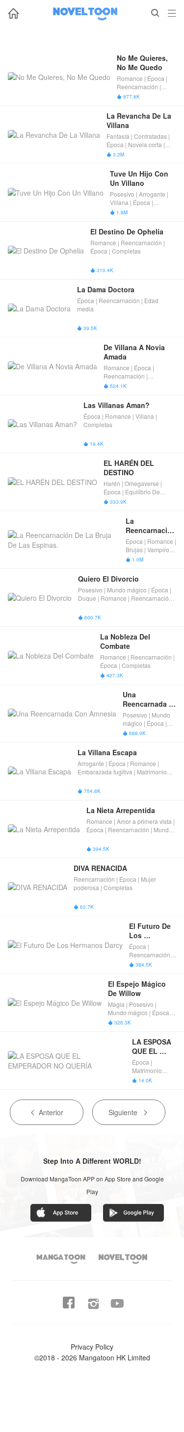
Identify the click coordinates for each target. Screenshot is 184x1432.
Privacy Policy (92, 1346)
